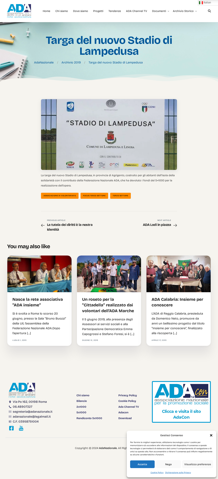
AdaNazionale (44, 62)
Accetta (142, 464)
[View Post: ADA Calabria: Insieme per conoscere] (178, 274)
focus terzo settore (94, 196)
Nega (168, 464)
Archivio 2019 (71, 62)
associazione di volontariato (60, 196)
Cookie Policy (157, 472)
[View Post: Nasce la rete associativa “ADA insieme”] (39, 274)
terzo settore (120, 196)
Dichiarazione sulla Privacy (178, 472)
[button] (211, 435)
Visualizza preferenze (197, 464)
